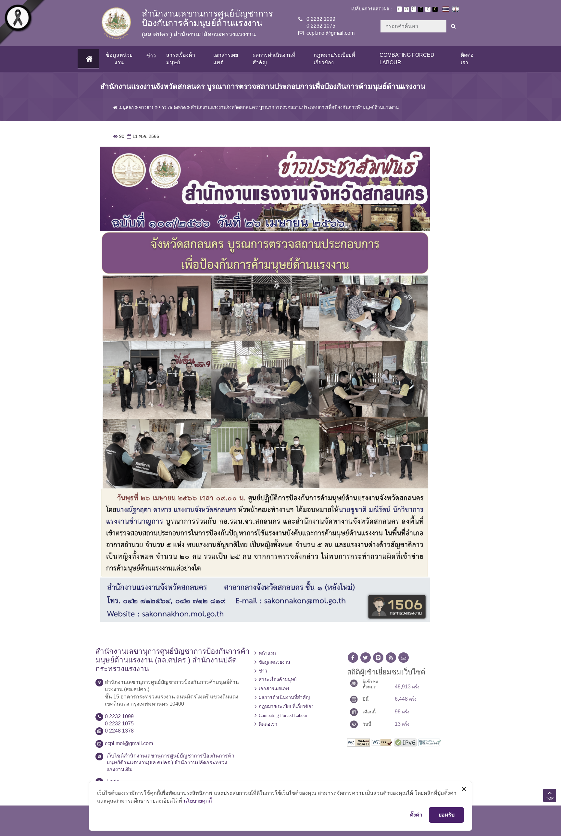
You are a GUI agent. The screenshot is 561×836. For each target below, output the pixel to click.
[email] (403, 657)
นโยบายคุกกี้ (197, 800)
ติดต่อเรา (467, 58)
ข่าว (151, 55)
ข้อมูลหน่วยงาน (119, 58)
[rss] (391, 657)
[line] (378, 657)
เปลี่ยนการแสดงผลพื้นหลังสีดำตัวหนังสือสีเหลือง (435, 9)
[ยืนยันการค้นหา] (453, 26)
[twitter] (365, 657)
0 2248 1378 (119, 730)
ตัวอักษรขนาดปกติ (399, 9)
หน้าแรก (267, 653)
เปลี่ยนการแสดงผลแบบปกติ (427, 9)
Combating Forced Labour (407, 58)
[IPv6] (405, 742)
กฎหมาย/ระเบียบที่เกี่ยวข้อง (334, 58)
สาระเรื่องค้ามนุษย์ (180, 58)
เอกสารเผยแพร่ (225, 58)
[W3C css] (382, 742)
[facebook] (353, 657)
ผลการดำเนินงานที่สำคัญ (274, 58)
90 (118, 136)
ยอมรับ (447, 814)
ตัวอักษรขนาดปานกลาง (406, 9)
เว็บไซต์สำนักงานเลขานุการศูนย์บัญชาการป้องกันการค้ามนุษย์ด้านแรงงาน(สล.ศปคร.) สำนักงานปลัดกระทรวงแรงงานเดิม (170, 762)
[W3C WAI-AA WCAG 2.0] (358, 742)
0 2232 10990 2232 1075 (320, 22)
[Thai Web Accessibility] (429, 742)
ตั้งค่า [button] (416, 814)
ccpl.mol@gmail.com (330, 33)
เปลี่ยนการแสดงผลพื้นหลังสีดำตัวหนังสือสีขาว (420, 9)
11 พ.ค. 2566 (142, 136)
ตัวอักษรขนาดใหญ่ (413, 9)
